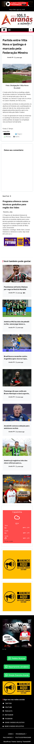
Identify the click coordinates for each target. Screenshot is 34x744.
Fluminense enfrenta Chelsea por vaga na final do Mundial (16, 288)
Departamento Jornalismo (19, 666)
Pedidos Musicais (18, 658)
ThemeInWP (26, 741)
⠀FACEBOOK (8, 719)
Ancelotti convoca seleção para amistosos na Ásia (16, 427)
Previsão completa (9, 541)
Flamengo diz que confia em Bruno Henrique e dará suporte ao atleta (16, 392)
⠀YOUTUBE (8, 707)
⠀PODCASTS (8, 711)
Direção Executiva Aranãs (19, 675)
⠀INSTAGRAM (8, 715)
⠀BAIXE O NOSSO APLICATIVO (14, 722)
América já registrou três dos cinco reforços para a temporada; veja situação (15, 462)
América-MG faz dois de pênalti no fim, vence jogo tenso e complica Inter (16, 323)
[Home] (4, 30)
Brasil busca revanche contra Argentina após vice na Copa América (15, 357)
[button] (29, 621)
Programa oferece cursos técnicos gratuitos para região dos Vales (15, 204)
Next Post (6, 196)
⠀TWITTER (8, 703)
